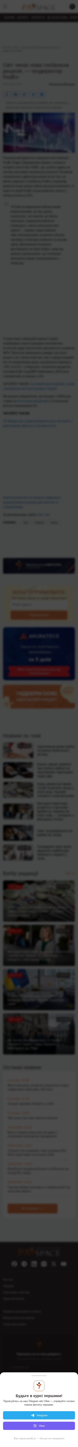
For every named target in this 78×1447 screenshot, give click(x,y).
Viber (42, 1425)
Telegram (42, 1415)
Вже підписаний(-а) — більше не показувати (39, 1438)
